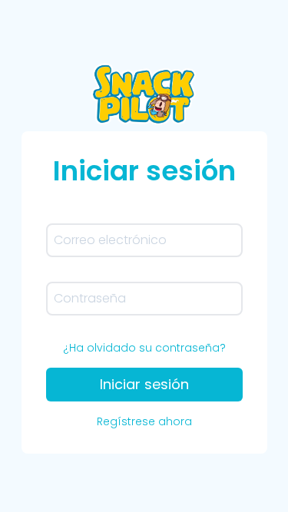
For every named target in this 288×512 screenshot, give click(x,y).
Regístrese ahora (144, 421)
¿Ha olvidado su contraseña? (144, 347)
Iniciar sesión (144, 384)
